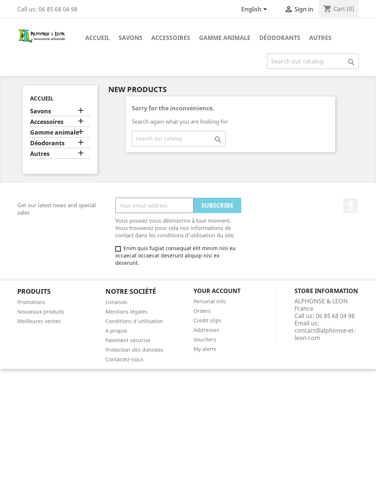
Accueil (41, 98)
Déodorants (279, 38)
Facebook (350, 205)
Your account (217, 291)
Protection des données (134, 349)
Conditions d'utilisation (134, 321)
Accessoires (170, 38)
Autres (320, 38)
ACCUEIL (97, 38)
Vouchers (205, 339)
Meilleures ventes (39, 321)
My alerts (205, 348)
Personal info (210, 301)
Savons (130, 38)
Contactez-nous (124, 359)
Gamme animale (224, 38)
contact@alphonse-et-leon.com (324, 334)
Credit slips (207, 320)
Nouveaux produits (40, 311)
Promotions (31, 302)
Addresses (206, 329)
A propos (116, 330)
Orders (202, 310)
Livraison (116, 302)
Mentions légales (126, 311)
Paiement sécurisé (128, 340)
